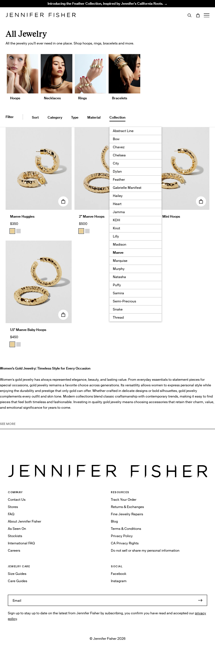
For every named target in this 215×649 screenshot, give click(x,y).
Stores (13, 507)
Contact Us (16, 499)
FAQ (11, 514)
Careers (14, 550)
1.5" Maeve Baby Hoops (28, 329)
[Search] (189, 15)
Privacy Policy (122, 536)
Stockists (15, 536)
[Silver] (18, 231)
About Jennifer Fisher (24, 521)
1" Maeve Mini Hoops (164, 216)
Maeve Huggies (22, 216)
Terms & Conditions (126, 528)
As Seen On (17, 528)
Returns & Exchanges (127, 507)
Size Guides (17, 573)
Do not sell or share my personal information (145, 550)
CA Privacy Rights (125, 543)
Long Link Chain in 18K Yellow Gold (77, 15)
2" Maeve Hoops (91, 216)
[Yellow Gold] (12, 231)
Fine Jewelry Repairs (127, 514)
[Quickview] (63, 201)
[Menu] (206, 15)
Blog (114, 521)
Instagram (119, 581)
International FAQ (21, 543)
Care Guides (17, 581)
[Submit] (200, 600)
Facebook (118, 573)
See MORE (7, 424)
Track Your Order (123, 499)
